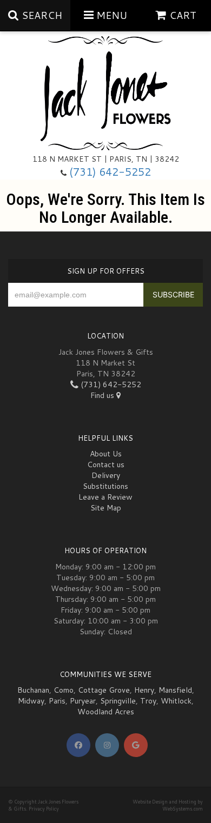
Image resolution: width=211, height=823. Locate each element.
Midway (31, 700)
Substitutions (105, 486)
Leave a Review (105, 497)
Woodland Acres (105, 711)
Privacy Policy (44, 808)
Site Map (105, 507)
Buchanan (33, 690)
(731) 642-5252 (110, 171)
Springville (118, 700)
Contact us (105, 464)
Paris (57, 700)
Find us (103, 395)
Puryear (83, 700)
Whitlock (176, 700)
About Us (106, 453)
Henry (144, 690)
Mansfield (175, 690)
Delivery (105, 475)
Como (64, 690)
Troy (148, 700)
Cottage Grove (104, 690)
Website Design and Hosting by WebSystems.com (168, 805)
